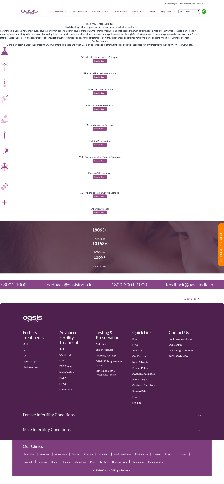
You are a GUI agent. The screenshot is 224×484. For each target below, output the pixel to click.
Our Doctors (120, 11)
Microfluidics (66, 372)
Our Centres (78, 11)
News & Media (140, 362)
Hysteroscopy (30, 367)
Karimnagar (141, 454)
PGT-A (62, 377)
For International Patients (191, 3)
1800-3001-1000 (187, 11)
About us (137, 350)
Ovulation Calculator (143, 385)
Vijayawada (61, 454)
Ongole (157, 454)
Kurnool (169, 454)
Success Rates (139, 391)
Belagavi (42, 461)
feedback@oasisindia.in (139, 284)
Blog (134, 338)
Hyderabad (29, 454)
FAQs (135, 344)
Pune (93, 461)
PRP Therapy (66, 366)
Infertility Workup (106, 355)
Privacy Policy (140, 367)
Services (59, 11)
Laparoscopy (30, 361)
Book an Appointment (181, 338)
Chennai (88, 454)
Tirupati (182, 454)
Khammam (138, 461)
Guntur (76, 454)
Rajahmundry (155, 461)
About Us (136, 11)
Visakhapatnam (122, 454)
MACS (62, 383)
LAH (61, 360)
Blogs (152, 11)
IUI (24, 349)
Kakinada (28, 461)
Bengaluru (103, 454)
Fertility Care (99, 11)
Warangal (45, 454)
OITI (25, 343)
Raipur (55, 461)
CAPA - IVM (65, 354)
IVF (25, 355)
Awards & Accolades (143, 373)
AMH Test (101, 343)
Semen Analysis (104, 349)
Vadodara (80, 461)
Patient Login (171, 3)
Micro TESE (65, 389)
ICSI (61, 348)
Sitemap (136, 402)
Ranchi (67, 461)
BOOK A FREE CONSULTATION (221, 244)
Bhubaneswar (119, 461)
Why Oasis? (166, 11)
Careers (136, 396)
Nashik (104, 461)
